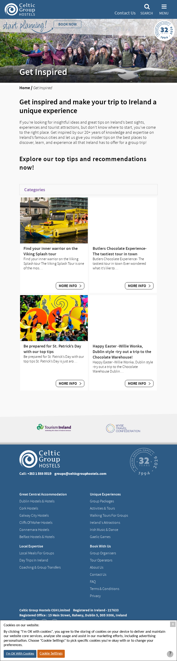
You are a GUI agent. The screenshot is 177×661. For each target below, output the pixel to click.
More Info (68, 285)
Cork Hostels (28, 508)
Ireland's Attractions (105, 522)
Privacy (95, 596)
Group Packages (102, 501)
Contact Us (125, 13)
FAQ (93, 581)
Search (146, 13)
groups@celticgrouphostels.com (80, 473)
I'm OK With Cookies (20, 653)
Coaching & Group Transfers (40, 567)
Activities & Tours (102, 508)
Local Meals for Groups (36, 553)
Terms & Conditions (104, 589)
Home (24, 88)
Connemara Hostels (34, 529)
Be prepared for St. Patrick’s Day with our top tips (52, 348)
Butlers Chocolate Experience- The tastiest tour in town (120, 251)
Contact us (98, 574)
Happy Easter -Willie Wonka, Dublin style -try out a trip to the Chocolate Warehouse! (122, 351)
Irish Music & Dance (104, 529)
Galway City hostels (34, 515)
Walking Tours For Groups (109, 515)
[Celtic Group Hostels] (20, 9)
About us (96, 567)
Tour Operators (101, 560)
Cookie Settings (51, 653)
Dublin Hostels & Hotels (36, 501)
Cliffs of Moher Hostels (35, 522)
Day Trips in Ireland (33, 560)
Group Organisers (103, 553)
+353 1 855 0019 (39, 473)
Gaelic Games (100, 537)
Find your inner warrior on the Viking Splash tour (51, 251)
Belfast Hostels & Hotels (36, 537)
